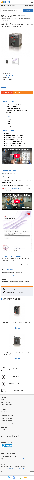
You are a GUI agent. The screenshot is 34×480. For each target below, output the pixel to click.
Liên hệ (4, 87)
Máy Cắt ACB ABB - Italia (8, 17)
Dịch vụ (13, 5)
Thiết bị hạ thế (12, 15)
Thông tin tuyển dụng (6, 404)
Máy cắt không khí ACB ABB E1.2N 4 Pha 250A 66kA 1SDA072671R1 (16, 353)
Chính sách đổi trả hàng (7, 423)
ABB (8, 77)
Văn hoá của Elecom (6, 402)
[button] (32, 2)
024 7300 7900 (10, 459)
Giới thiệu (3, 399)
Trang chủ (3, 15)
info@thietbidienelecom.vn (23, 459)
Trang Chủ (3, 5)
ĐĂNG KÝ (3, 432)
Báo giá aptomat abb (6, 411)
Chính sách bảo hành (6, 420)
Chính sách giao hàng (6, 418)
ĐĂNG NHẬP (4, 429)
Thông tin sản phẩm (7, 92)
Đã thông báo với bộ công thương (6, 445)
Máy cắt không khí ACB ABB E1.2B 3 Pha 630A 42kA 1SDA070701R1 (16, 323)
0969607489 (30, 5)
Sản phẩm (9, 5)
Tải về (14, 92)
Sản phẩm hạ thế (9, 75)
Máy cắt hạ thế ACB (23, 15)
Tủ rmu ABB (4, 409)
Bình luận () (20, 92)
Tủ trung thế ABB (5, 407)
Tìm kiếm (28, 10)
